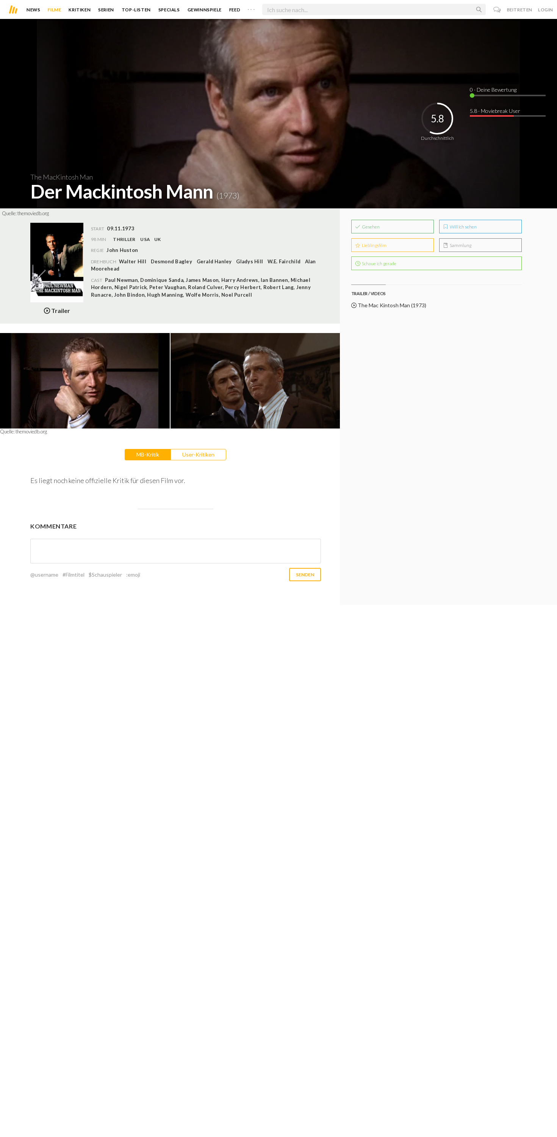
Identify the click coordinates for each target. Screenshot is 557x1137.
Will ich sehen (463, 227)
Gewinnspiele (205, 9)
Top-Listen (136, 9)
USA (145, 239)
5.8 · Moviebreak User (495, 111)
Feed (234, 9)
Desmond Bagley (171, 261)
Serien (106, 9)
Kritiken (80, 9)
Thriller (124, 239)
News (33, 9)
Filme (54, 9)
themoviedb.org (33, 213)
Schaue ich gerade (378, 263)
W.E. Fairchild (284, 261)
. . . (251, 8)
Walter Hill (132, 261)
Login (545, 9)
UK (157, 239)
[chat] (497, 10)
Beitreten (519, 9)
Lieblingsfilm (373, 245)
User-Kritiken (198, 454)
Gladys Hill (249, 261)
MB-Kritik (147, 454)
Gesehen (370, 227)
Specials (169, 9)
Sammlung (460, 245)
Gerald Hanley (214, 261)
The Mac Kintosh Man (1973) (391, 305)
